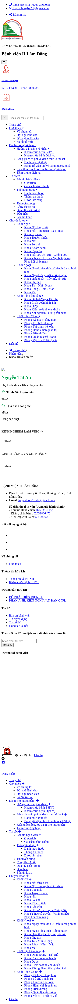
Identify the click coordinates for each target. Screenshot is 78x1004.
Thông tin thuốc (33, 196)
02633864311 (42, 516)
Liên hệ (13, 343)
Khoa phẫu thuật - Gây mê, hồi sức (45, 278)
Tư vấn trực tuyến (10, 80)
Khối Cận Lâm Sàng (29, 295)
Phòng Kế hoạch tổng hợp (40, 319)
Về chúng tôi (24, 131)
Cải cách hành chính (36, 186)
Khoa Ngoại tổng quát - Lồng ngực (45, 275)
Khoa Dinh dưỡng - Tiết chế (41, 299)
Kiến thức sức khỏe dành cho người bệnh (41, 169)
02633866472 (42, 513)
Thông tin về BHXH (21, 578)
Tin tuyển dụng (26, 203)
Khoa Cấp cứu (33, 251)
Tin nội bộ (15, 622)
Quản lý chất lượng (28, 210)
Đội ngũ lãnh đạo (27, 135)
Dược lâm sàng (33, 200)
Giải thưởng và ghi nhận (23, 453)
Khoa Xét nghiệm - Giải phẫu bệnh (45, 312)
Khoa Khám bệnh (35, 247)
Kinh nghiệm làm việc (21, 431)
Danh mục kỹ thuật (35, 162)
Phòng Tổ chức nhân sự (38, 323)
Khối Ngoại (24, 265)
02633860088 (44, 510)
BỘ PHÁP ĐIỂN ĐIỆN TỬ (26, 597)
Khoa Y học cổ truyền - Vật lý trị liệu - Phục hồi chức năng (47, 259)
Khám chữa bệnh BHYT (39, 152)
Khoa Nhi (30, 241)
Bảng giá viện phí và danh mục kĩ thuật (40, 158)
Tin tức (13, 176)
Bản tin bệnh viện (28, 179)
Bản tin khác (24, 217)
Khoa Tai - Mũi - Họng (38, 285)
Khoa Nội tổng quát (36, 227)
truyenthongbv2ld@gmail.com (30, 8)
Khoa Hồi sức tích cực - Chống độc (45, 254)
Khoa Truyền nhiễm (36, 237)
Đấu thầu (22, 213)
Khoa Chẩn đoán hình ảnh (40, 302)
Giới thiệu (15, 128)
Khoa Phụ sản (32, 282)
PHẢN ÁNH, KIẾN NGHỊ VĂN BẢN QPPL (37, 600)
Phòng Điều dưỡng (35, 333)
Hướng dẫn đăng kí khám (32, 148)
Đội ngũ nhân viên (28, 138)
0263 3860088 (41, 4)
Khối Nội (23, 223)
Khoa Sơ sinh (32, 244)
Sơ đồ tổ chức (25, 141)
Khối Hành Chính (28, 316)
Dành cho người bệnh (22, 145)
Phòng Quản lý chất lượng (40, 336)
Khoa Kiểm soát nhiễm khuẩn (42, 309)
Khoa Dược (31, 306)
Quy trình (30, 182)
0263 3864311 (21, 4)
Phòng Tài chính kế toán (39, 326)
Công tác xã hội (26, 206)
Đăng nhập (19, 14)
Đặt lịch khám (8, 109)
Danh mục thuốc (34, 193)
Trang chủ (15, 124)
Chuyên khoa (17, 220)
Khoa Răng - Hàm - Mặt (39, 288)
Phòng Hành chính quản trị (40, 330)
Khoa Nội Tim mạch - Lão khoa (43, 230)
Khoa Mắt (30, 292)
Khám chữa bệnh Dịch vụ (39, 155)
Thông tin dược (26, 189)
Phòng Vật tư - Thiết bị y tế (40, 340)
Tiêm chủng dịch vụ (29, 172)
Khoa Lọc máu (33, 234)
